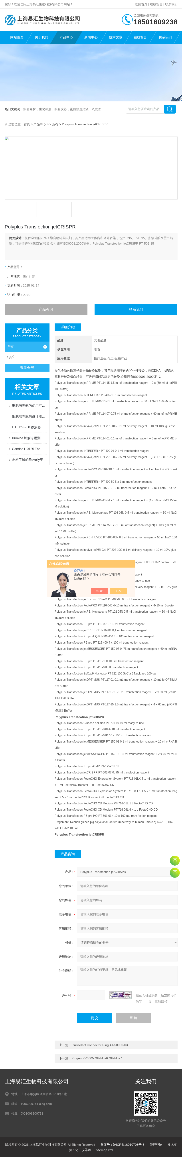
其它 (12, 357)
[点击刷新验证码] (120, 995)
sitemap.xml (104, 1150)
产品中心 (66, 37)
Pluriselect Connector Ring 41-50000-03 (99, 1045)
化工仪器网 (83, 1150)
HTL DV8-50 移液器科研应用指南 (29, 427)
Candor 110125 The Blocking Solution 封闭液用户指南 (29, 449)
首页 (27, 124)
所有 (55, 124)
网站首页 (17, 37)
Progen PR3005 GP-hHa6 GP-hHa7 (96, 1058)
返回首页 (141, 4)
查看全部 (27, 368)
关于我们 (41, 37)
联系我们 (171, 4)
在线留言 (156, 4)
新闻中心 (91, 37)
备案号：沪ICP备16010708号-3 (122, 1144)
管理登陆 (156, 1144)
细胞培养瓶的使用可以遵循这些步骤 (29, 405)
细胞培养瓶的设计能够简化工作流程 (29, 416)
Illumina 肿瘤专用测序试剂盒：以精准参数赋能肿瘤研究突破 (29, 438)
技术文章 (115, 37)
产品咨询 (46, 309)
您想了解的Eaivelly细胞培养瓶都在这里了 (29, 460)
